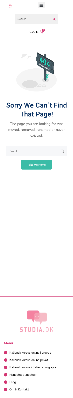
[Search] (55, 19)
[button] (41, 5)
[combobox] (33, 19)
